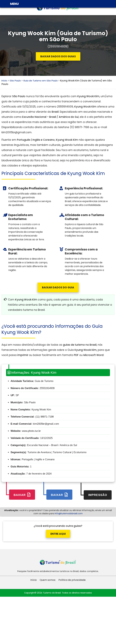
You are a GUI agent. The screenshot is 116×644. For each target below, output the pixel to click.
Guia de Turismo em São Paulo (40, 80)
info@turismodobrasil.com (69, 513)
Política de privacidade (72, 580)
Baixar (20, 494)
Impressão (97, 494)
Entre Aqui (58, 534)
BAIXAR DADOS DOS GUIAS (58, 56)
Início (4, 80)
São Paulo (15, 80)
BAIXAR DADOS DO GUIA (58, 287)
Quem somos (47, 580)
